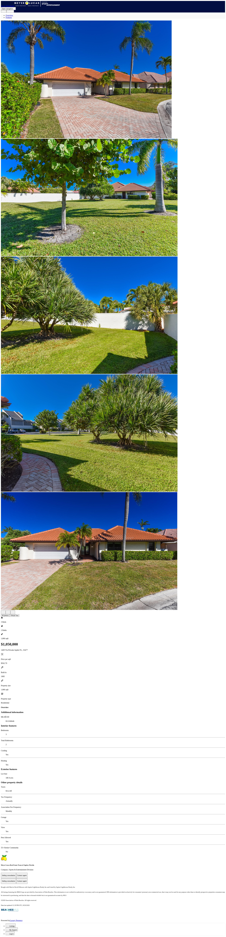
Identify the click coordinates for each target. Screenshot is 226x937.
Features (9, 17)
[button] (113, 79)
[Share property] (12, 612)
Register (10, 11)
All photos (5, 615)
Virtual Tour (14, 615)
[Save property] (8, 612)
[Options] (3, 612)
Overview (9, 15)
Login (4, 11)
